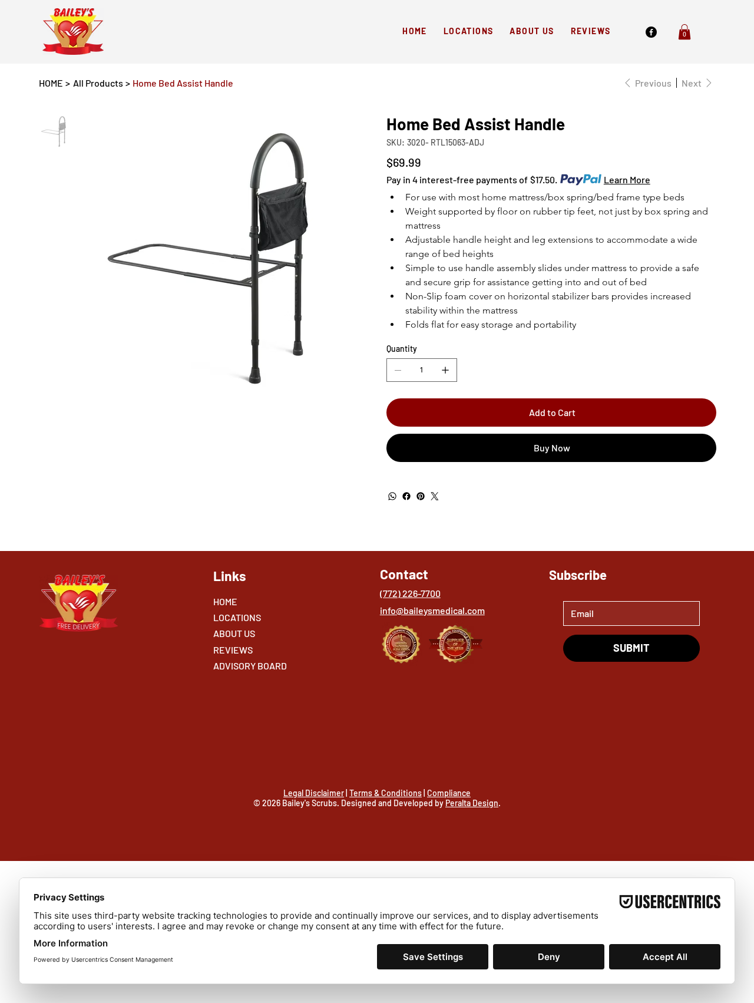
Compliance (449, 793)
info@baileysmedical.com (432, 610)
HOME (225, 601)
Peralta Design (471, 803)
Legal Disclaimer (313, 793)
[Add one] (445, 370)
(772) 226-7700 (410, 593)
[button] (684, 31)
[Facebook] (651, 32)
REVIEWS (233, 649)
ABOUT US (234, 633)
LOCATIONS (237, 617)
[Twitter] (435, 496)
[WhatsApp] (392, 496)
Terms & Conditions (385, 793)
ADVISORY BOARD (250, 665)
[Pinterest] (420, 496)
